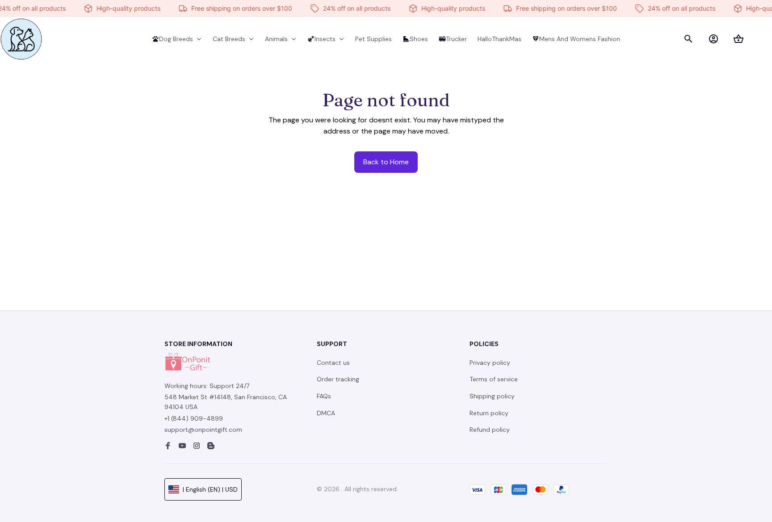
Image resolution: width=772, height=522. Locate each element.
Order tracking (338, 379)
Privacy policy (490, 363)
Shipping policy (492, 396)
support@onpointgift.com (203, 430)
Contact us (333, 363)
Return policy (489, 413)
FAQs (324, 396)
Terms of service (494, 379)
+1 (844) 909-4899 (193, 418)
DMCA (326, 413)
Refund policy (490, 430)
